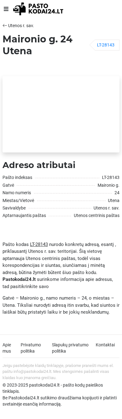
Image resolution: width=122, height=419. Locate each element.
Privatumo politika (31, 348)
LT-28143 (105, 44)
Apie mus (7, 348)
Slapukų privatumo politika (70, 348)
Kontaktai (105, 344)
